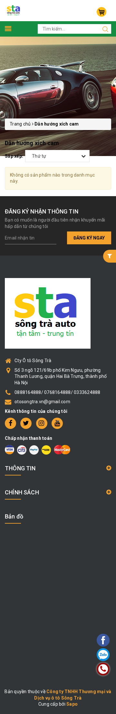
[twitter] (26, 423)
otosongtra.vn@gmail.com (42, 401)
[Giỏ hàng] (101, 12)
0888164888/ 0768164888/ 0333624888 (58, 392)
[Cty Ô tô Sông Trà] (14, 10)
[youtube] (57, 423)
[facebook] (10, 423)
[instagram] (41, 423)
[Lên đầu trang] (85, 495)
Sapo (72, 704)
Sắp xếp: (14, 156)
